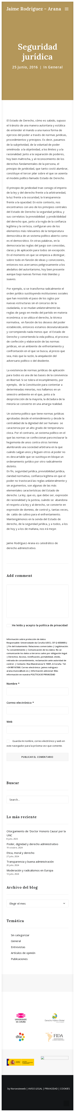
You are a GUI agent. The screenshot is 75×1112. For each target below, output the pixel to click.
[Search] (37, 799)
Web (9, 721)
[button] (66, 9)
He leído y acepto (40, 625)
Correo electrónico (20, 702)
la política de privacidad (52, 625)
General (55, 67)
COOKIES (65, 1088)
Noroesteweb (18, 1088)
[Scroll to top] (66, 1103)
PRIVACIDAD (51, 1088)
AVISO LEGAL (35, 1088)
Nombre (13, 683)
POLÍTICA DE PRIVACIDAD (43, 674)
